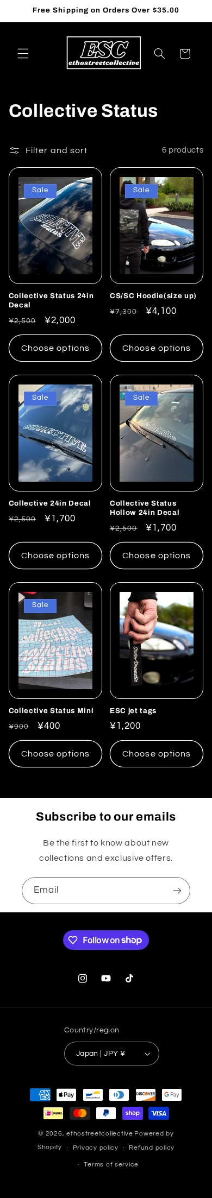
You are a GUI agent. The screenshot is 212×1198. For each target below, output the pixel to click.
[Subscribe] (177, 890)
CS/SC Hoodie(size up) (153, 296)
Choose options (55, 348)
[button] (22, 53)
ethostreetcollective (99, 1134)
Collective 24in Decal (50, 503)
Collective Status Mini (51, 711)
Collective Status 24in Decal (51, 300)
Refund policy (151, 1148)
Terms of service (111, 1165)
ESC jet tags (133, 711)
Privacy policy (96, 1148)
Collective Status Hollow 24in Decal (144, 507)
